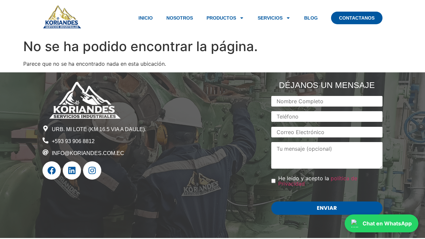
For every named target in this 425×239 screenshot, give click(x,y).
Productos (221, 18)
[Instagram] (92, 170)
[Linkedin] (72, 170)
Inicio (145, 18)
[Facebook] (51, 170)
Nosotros (179, 18)
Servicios (270, 18)
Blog (311, 18)
